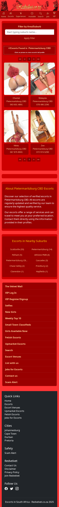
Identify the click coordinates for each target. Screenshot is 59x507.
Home (8, 400)
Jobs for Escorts (13, 417)
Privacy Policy (12, 472)
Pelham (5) (17, 255)
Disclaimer (10, 468)
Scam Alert (10, 453)
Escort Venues (12, 407)
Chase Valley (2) (17, 266)
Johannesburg (12, 430)
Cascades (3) (42, 260)
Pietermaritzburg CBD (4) (17, 260)
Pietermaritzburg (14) (42, 249)
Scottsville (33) (17, 249)
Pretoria (9, 440)
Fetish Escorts (12, 414)
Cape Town (10, 433)
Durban (9, 437)
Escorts (9, 404)
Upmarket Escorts (14, 411)
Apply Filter (29, 38)
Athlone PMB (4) (42, 255)
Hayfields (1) (42, 271)
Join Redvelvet (12, 475)
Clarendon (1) (17, 271)
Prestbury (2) (42, 266)
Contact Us (10, 465)
